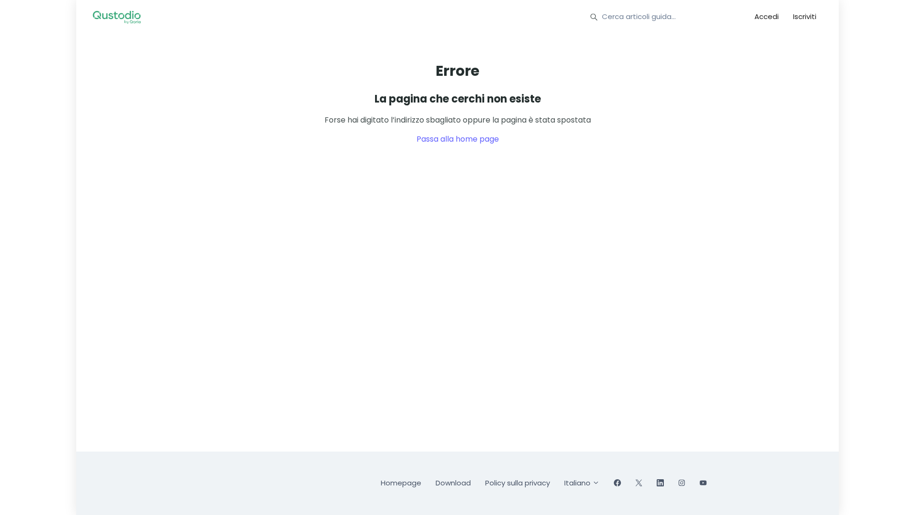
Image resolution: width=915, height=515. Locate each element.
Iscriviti (804, 16)
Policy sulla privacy (517, 483)
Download (453, 483)
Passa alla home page (458, 139)
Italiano (578, 483)
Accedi (766, 16)
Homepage (401, 483)
